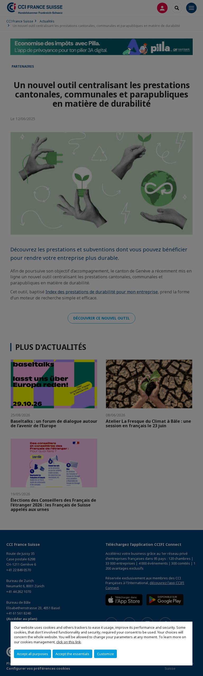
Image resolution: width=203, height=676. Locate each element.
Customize (105, 653)
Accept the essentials (72, 653)
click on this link (68, 642)
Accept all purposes (32, 653)
